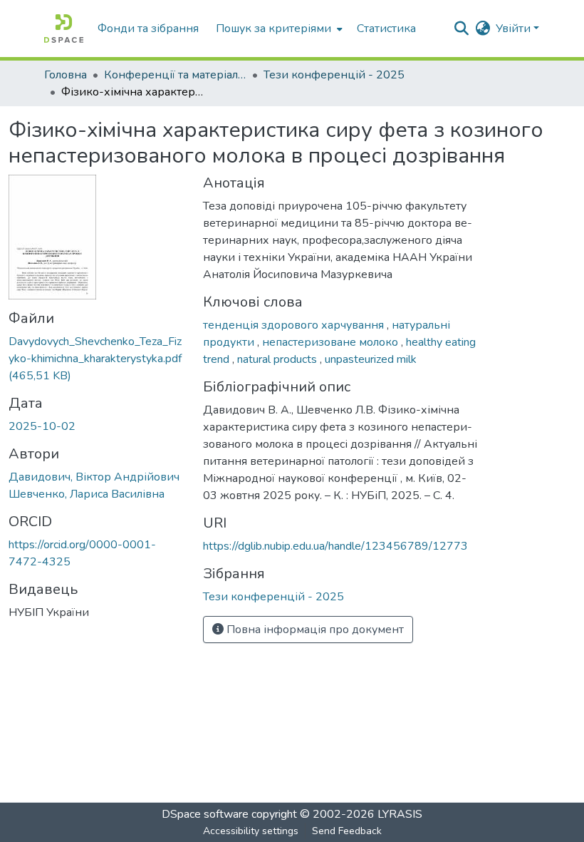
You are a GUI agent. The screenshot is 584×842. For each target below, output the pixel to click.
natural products (278, 359)
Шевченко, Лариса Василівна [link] (87, 494)
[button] (63, 28)
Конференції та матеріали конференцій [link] (175, 75)
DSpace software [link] (205, 814)
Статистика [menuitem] (386, 28)
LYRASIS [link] (399, 814)
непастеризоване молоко (331, 342)
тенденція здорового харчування (295, 325)
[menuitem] (278, 28)
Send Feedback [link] (347, 831)
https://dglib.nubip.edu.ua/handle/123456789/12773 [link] (335, 546)
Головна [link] (65, 75)
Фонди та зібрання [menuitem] (148, 28)
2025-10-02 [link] (42, 426)
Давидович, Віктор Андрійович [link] (94, 477)
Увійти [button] (514, 28)
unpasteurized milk (371, 359)
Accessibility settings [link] (250, 831)
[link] (97, 358)
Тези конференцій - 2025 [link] (334, 75)
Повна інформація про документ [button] (314, 629)
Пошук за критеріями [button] (273, 28)
